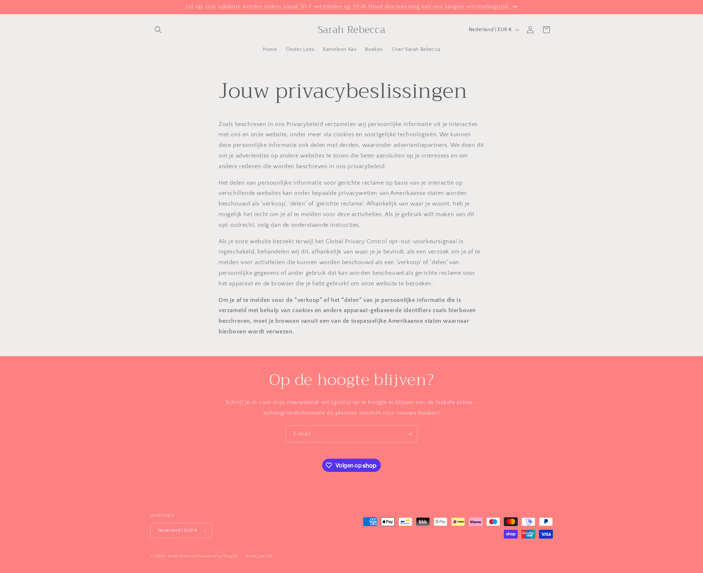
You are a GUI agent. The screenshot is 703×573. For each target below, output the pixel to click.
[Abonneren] (409, 434)
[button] (158, 30)
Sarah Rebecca (182, 556)
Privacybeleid (258, 556)
